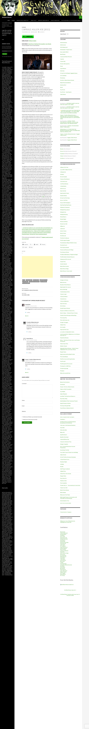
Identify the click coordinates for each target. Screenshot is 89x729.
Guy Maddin (62, 391)
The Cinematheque (64, 356)
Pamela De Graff (63, 537)
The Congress (7, 510)
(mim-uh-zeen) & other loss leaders (67, 417)
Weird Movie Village (64, 268)
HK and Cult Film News (65, 198)
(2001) (8, 182)
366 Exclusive (63, 44)
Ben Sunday (62, 568)
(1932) (4, 457)
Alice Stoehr (62, 567)
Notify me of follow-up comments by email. (32, 416)
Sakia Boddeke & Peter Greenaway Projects (69, 401)
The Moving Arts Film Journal (66, 363)
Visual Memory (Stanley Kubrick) (66, 408)
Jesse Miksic (62, 557)
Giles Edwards (63, 543)
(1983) (6, 207)
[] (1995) (7, 138)
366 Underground (63, 47)
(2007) (8, 321)
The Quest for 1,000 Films (65, 366)
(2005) (7, 397)
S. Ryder (61, 562)
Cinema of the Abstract (65, 179)
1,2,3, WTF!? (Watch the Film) (66, 169)
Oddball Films (63, 471)
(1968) (7, 233)
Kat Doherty (62, 540)
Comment (24, 383)
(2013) (9, 189)
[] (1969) (6, 239)
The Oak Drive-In (63, 245)
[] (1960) (7, 242)
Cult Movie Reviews (64, 183)
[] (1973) (7, 271)
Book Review (62, 54)
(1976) (6, 83)
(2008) (6, 399)
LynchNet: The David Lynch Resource (67, 396)
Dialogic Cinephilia (64, 444)
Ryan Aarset (62, 531)
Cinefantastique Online (65, 291)
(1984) (6, 75)
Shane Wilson (63, 574)
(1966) (6, 82)
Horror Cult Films (63, 200)
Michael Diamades (64, 538)
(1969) (8, 209)
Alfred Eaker (62, 541)
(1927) (5, 312)
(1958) (9, 457)
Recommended (43, 281)
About (9, 20)
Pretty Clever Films (64, 343)
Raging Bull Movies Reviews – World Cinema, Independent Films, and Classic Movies (69, 349)
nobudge (62, 464)
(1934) (7, 305)
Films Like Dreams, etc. (64, 320)
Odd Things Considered (65, 468)
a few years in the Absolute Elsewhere (67, 425)
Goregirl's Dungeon (64, 322)
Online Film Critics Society (65, 473)
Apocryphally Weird (64, 52)
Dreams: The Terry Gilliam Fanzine (67, 386)
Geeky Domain (63, 454)
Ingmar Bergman (63, 393)
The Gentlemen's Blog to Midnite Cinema (68, 242)
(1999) (9, 434)
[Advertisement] (37, 267)
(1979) (7, 407)
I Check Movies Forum (64, 459)
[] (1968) (7, 166)
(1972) (6, 228)
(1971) (6, 141)
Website (24, 411)
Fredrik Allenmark (64, 533)
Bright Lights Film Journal (65, 287)
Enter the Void (63, 190)
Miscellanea (62, 77)
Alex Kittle (62, 427)
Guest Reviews (63, 68)
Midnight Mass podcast (65, 209)
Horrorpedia (62, 327)
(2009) (5, 190)
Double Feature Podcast (65, 308)
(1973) (4, 86)
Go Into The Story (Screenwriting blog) (68, 457)
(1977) (9, 67)
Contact (13, 20)
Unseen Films (63, 261)
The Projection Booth (64, 247)
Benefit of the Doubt (64, 437)
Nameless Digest (63, 461)
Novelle (61, 466)
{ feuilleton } (62, 419)
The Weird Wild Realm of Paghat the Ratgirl (69, 254)
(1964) (7, 280)
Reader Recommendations (65, 82)
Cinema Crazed (63, 294)
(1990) (5, 89)
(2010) (8, 113)
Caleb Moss (62, 559)
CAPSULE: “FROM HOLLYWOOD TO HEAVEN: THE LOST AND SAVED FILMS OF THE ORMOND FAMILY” (69, 122)
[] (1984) (7, 286)
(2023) (6, 544)
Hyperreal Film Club (64, 329)
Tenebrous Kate (63, 480)
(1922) (5, 333)
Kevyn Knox (62, 554)
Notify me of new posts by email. (30, 419)
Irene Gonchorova (63, 547)
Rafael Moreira (63, 556)
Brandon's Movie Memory (65, 284)
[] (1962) (6, 199)
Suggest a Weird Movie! (55, 20)
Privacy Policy (33, 20)
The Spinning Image (64, 368)
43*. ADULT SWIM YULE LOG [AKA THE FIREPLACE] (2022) (69, 112)
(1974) (6, 210)
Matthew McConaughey (39, 43)
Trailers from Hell (63, 487)
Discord (61, 151)
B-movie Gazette (63, 176)
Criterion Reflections (64, 301)
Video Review (63, 94)
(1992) (6, 96)
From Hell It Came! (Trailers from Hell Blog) (69, 452)
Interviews (62, 70)
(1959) (8, 380)
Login (3, 39)
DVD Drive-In (63, 188)
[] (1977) (8, 247)
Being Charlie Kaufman (65, 382)
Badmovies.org (63, 282)
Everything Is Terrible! (64, 450)
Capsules (24, 27)
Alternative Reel (63, 430)
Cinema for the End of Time (65, 441)
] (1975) (11, 537)
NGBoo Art (62, 226)
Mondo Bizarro (63, 216)
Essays (61, 66)
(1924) (8, 292)
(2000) (8, 302)
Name (23, 400)
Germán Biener (63, 534)
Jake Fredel (62, 544)
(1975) (8, 251)
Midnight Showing (64, 214)
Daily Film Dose (63, 303)
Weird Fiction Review (64, 490)
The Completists (63, 483)
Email (23, 405)
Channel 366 (62, 61)
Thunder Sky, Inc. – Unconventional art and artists (70, 485)
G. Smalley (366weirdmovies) (32, 322)
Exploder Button (63, 195)
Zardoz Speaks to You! (64, 500)
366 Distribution (63, 42)
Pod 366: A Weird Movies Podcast (67, 80)
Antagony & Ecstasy (64, 280)
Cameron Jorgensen (64, 550)
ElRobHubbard (63, 129)
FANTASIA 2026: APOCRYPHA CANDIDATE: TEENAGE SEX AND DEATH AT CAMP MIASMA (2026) (70, 117)
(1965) (5, 351)
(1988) (7, 78)
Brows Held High (63, 289)
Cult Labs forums (63, 181)
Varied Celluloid (63, 264)
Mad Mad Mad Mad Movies (65, 205)
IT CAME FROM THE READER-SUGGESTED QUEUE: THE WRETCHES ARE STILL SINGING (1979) (70, 130)
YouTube (62, 158)
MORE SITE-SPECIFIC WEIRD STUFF (22, 20)
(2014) (8, 169)
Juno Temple (48, 43)
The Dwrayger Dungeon (65, 240)
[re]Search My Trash (64, 167)
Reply (27, 315)
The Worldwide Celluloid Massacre (67, 256)
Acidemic (62, 174)
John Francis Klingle (64, 553)
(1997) (6, 127)
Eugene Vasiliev (63, 571)
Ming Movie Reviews (64, 337)
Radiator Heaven (63, 346)
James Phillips (63, 560)
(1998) (9, 350)
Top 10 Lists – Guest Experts (65, 92)
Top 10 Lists (62, 89)
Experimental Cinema (64, 193)
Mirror (6, 537)
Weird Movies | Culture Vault (66, 271)
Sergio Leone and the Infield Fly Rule (67, 354)
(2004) (4, 67)
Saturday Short (63, 85)
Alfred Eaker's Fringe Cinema (66, 49)
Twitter (61, 156)
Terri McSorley (63, 555)
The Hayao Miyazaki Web (65, 405)
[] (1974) (7, 507)
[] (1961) (7, 284)
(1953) (6, 220)
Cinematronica (63, 298)
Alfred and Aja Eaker (64, 542)
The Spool (62, 370)
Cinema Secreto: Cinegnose (65, 512)
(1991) (8, 95)
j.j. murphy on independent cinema (67, 331)
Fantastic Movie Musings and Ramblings (68, 315)
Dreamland (62, 384)
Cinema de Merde (63, 296)
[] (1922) (7, 232)
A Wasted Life (63, 172)
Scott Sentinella (63, 563)
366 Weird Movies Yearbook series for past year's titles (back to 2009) (70, 595)
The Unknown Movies (64, 252)
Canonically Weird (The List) (66, 56)
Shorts (61, 87)
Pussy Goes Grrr (63, 478)
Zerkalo (8, 537)
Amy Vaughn (62, 573)
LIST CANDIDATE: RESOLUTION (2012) (30, 289)
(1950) (9, 339)
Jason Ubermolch (63, 570)
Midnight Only (63, 212)
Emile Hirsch (31, 43)
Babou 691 (62, 432)
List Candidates (63, 75)
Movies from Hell (63, 223)
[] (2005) (8, 300)
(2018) (9, 528)
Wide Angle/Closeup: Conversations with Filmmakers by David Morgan (68, 498)
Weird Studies (63, 492)
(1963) (4, 68)
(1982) (5, 215)
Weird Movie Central (64, 266)
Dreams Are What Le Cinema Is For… (67, 310)
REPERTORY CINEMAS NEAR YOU (43, 20)
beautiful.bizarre (63, 434)
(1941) (8, 236)
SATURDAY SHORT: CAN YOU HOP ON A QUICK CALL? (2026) (69, 104)
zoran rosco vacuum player (65, 503)
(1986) (8, 278)
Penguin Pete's (63, 476)
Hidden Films (63, 324)
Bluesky (61, 148)
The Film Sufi (62, 361)
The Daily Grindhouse (64, 238)
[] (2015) (7, 494)
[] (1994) (6, 133)
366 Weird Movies (7, 17)
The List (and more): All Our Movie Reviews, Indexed (70, 20)
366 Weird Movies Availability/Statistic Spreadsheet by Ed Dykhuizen (68, 422)
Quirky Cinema (63, 231)
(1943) (7, 311)
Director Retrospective (65, 63)
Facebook (62, 153)
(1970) (9, 130)
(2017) (4, 319)
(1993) (5, 91)
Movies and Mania (64, 221)
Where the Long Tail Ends (65, 373)
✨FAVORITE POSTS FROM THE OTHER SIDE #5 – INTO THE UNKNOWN (70, 111)
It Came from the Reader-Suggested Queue (68, 73)
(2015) (7, 187)
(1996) (5, 386)
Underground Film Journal (65, 259)
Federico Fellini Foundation (65, 389)
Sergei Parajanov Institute (65, 403)
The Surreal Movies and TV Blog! (66, 249)
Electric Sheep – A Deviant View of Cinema (69, 313)
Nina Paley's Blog (63, 398)
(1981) (8, 357)
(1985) (7, 124)
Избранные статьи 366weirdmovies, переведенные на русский (67, 521)
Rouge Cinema (63, 351)
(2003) (4, 172)
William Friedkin (32, 40)
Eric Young (62, 575)
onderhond (62, 228)
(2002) (8, 126)
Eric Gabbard (63, 546)
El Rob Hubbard (63, 548)
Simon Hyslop (63, 549)
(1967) (7, 465)
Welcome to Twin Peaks (65, 494)
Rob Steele (62, 566)
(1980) (5, 84)
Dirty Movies (62, 306)
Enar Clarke (62, 536)
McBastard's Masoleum (65, 207)
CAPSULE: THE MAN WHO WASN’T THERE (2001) (69, 126)
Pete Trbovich (63, 569)
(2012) (5, 114)
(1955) (6, 328)
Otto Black (62, 535)
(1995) (7, 267)
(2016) (6, 554)
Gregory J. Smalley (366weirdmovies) (33, 359)
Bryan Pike (62, 561)
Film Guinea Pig (63, 317)
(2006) (7, 343)
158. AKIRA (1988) (25, 294)
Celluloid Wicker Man (64, 439)
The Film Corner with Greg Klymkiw (67, 359)
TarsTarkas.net (63, 235)
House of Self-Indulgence (65, 202)
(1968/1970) (6, 345)
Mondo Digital (63, 219)
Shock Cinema (63, 233)
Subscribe (4, 53)
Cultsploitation (63, 186)
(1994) (6, 234)
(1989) (7, 148)
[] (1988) (6, 81)
